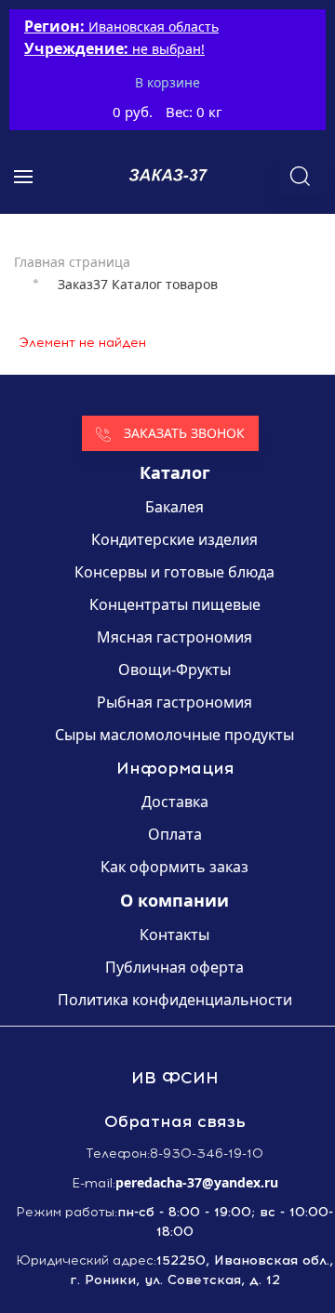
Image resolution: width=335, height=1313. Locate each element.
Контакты (174, 934)
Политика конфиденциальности (175, 999)
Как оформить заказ (174, 866)
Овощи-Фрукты (174, 669)
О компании (174, 900)
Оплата (175, 834)
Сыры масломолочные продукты (174, 734)
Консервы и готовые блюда (174, 572)
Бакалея (174, 507)
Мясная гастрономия (174, 637)
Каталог (175, 472)
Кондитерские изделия (174, 539)
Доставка (174, 801)
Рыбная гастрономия (174, 702)
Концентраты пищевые (175, 604)
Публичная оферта (174, 967)
